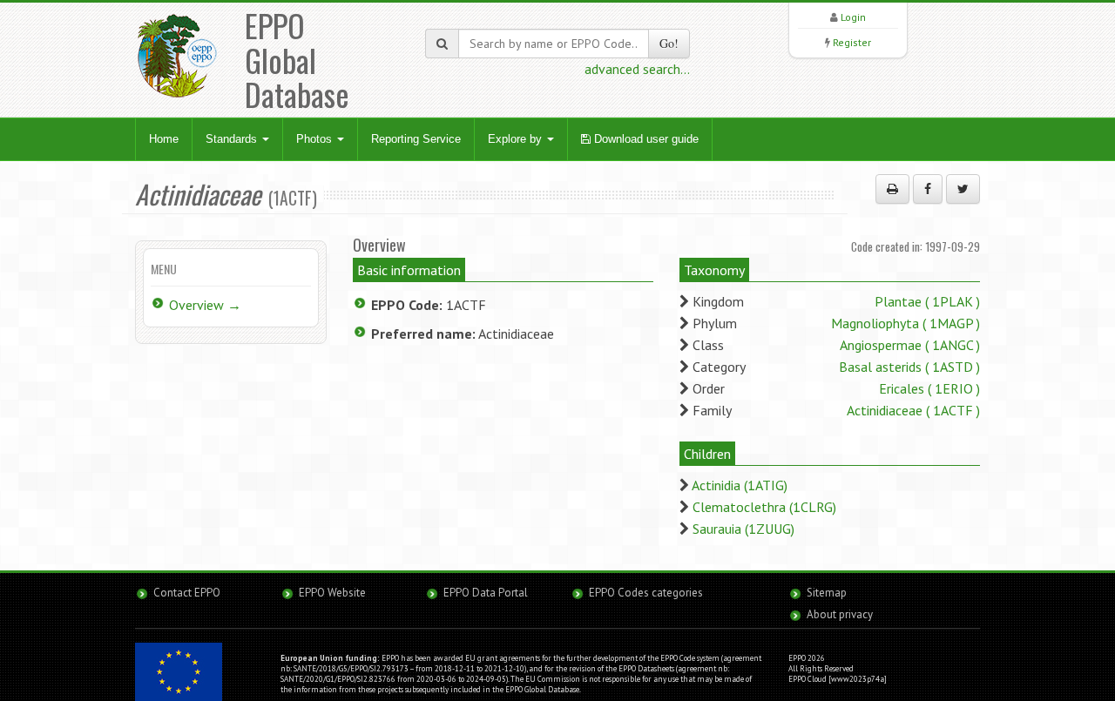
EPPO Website (332, 592)
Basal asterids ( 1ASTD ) (909, 366)
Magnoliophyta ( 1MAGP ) (905, 323)
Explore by (516, 138)
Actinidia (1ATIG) (739, 485)
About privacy (840, 614)
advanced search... (637, 69)
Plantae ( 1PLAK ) (927, 301)
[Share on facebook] (928, 189)
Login (853, 17)
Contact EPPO (186, 592)
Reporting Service (416, 138)
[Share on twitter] (963, 189)
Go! (669, 43)
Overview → (205, 304)
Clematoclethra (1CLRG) (764, 507)
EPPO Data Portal (485, 592)
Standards (233, 138)
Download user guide (645, 138)
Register (852, 42)
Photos (315, 138)
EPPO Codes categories (646, 592)
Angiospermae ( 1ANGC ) (910, 345)
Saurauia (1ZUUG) (743, 528)
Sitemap (827, 592)
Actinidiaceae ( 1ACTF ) (913, 410)
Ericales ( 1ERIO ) (929, 388)
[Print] (892, 189)
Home (164, 138)
